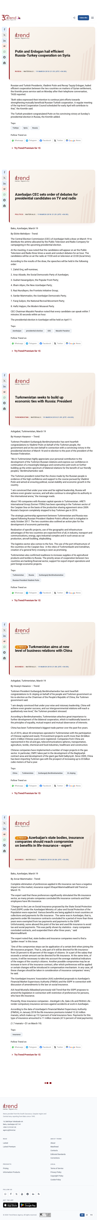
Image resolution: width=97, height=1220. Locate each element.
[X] (16, 1194)
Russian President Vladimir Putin (26, 580)
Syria (25, 128)
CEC (49, 331)
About (53, 1143)
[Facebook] (11, 1194)
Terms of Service (57, 1168)
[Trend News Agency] (10, 1107)
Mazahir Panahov (63, 331)
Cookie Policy (56, 1180)
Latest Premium (9, 1147)
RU (91, 1215)
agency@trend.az (9, 1130)
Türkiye (16, 128)
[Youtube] (22, 1194)
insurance (17, 1034)
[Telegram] (27, 1194)
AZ (87, 1215)
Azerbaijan (17, 331)
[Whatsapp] (5, 1194)
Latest (5, 1143)
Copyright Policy (57, 1176)
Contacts (54, 1150)
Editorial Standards (58, 1154)
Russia (35, 128)
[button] (4, 29)
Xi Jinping (71, 773)
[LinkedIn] (33, 1194)
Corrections (55, 1158)
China (15, 773)
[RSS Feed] (38, 1194)
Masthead (54, 1147)
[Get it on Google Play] (28, 1205)
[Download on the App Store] (10, 1205)
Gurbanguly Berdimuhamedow (51, 575)
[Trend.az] (11, 18)
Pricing (5, 1168)
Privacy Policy (56, 1172)
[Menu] (92, 17)
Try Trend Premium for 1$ (27, 148)
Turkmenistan (18, 575)
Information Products (11, 1172)
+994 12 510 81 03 (9, 1127)
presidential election (34, 331)
